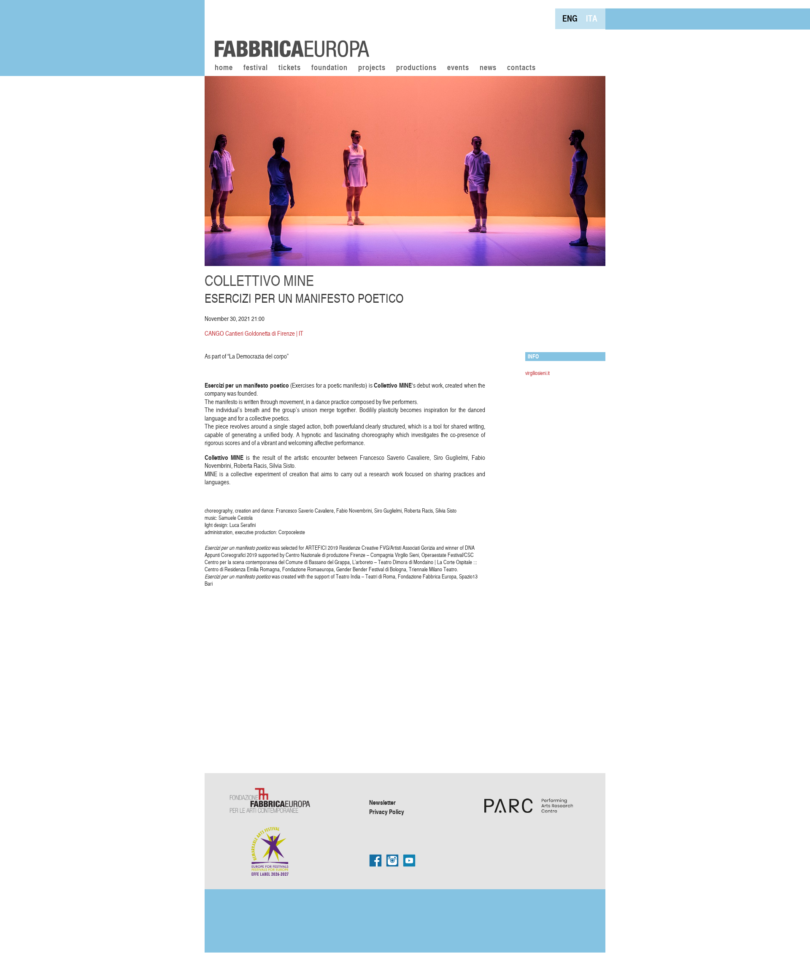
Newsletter (382, 802)
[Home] (289, 29)
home (224, 68)
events (458, 68)
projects (372, 68)
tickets (289, 68)
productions (416, 68)
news (488, 68)
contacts (521, 68)
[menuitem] (570, 18)
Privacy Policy (386, 811)
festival (255, 68)
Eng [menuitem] (570, 18)
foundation (329, 68)
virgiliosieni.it (537, 373)
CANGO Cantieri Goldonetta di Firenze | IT (254, 333)
